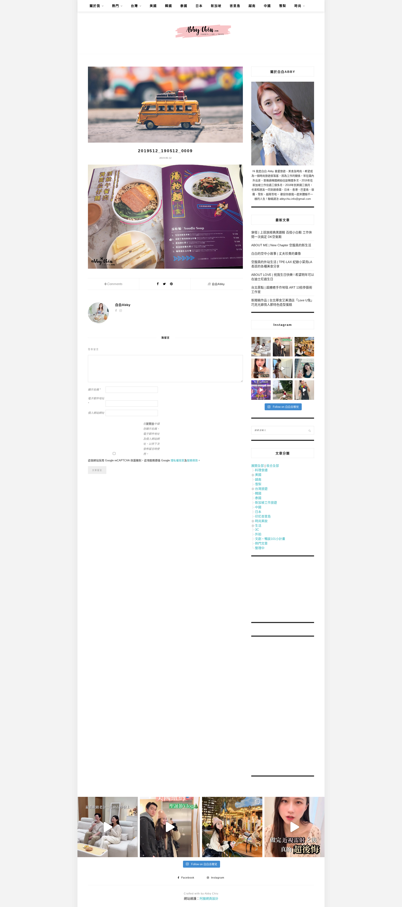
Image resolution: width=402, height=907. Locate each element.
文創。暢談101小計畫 (270, 539)
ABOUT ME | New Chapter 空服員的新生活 (281, 245)
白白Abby (218, 284)
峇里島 (235, 6)
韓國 (168, 6)
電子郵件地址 (96, 401)
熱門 (115, 6)
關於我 (95, 6)
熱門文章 (261, 543)
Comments (113, 284)
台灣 (134, 6)
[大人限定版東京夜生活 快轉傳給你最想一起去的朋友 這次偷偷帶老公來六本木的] (261, 390)
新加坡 (216, 6)
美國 (153, 6)
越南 (252, 6)
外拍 (258, 534)
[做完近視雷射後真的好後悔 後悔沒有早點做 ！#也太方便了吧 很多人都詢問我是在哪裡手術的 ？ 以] (261, 368)
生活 (258, 525)
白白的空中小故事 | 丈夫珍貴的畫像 (276, 253)
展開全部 (257, 465)
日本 (199, 6)
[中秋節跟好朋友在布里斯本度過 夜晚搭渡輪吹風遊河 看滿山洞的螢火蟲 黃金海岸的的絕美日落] (304, 390)
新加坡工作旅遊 (266, 502)
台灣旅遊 (261, 488)
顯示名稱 (94, 389)
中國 (267, 6)
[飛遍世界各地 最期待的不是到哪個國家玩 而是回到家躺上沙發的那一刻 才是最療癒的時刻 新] (261, 346)
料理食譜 (261, 470)
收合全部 (272, 465)
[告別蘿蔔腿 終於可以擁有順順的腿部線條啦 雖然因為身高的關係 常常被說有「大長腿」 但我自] (282, 390)
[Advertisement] (282, 590)
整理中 (259, 548)
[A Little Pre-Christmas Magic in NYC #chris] (304, 346)
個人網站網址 (96, 412)
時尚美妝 (261, 521)
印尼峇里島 (263, 516)
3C (257, 529)
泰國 (183, 6)
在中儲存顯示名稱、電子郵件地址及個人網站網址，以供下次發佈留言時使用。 (151, 438)
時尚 (298, 6)
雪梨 (282, 6)
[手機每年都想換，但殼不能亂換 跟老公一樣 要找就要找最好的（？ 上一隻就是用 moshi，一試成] (304, 368)
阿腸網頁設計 (209, 898)
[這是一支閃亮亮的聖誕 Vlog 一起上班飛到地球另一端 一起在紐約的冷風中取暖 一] (282, 346)
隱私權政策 (177, 460)
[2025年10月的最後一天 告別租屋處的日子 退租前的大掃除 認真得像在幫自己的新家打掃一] (282, 368)
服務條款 (192, 460)
